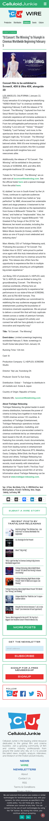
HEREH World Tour (33, 487)
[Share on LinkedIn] (32, 499)
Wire (24, 765)
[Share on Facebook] (24, 499)
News (24, 761)
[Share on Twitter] (40, 499)
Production (7, 23)
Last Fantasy (13, 493)
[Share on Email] (8, 499)
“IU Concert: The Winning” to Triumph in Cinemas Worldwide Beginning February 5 (24, 42)
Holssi (32, 490)
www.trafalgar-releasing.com (25, 476)
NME (19, 493)
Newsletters (24, 769)
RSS (24, 782)
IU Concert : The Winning (22, 490)
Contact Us (24, 778)
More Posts (24, 627)
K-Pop (23, 487)
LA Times (9, 487)
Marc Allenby (16, 487)
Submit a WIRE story (24, 511)
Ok (22, 817)
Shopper (37, 490)
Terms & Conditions (24, 787)
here (21, 181)
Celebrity (5, 493)
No (28, 817)
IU (26, 487)
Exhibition (27, 23)
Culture (41, 23)
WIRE (33, 14)
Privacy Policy (24, 791)
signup (24, 676)
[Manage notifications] (43, 815)
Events (34, 23)
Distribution (17, 23)
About (24, 774)
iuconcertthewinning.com (26, 178)
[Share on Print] (16, 499)
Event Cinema (9, 32)
